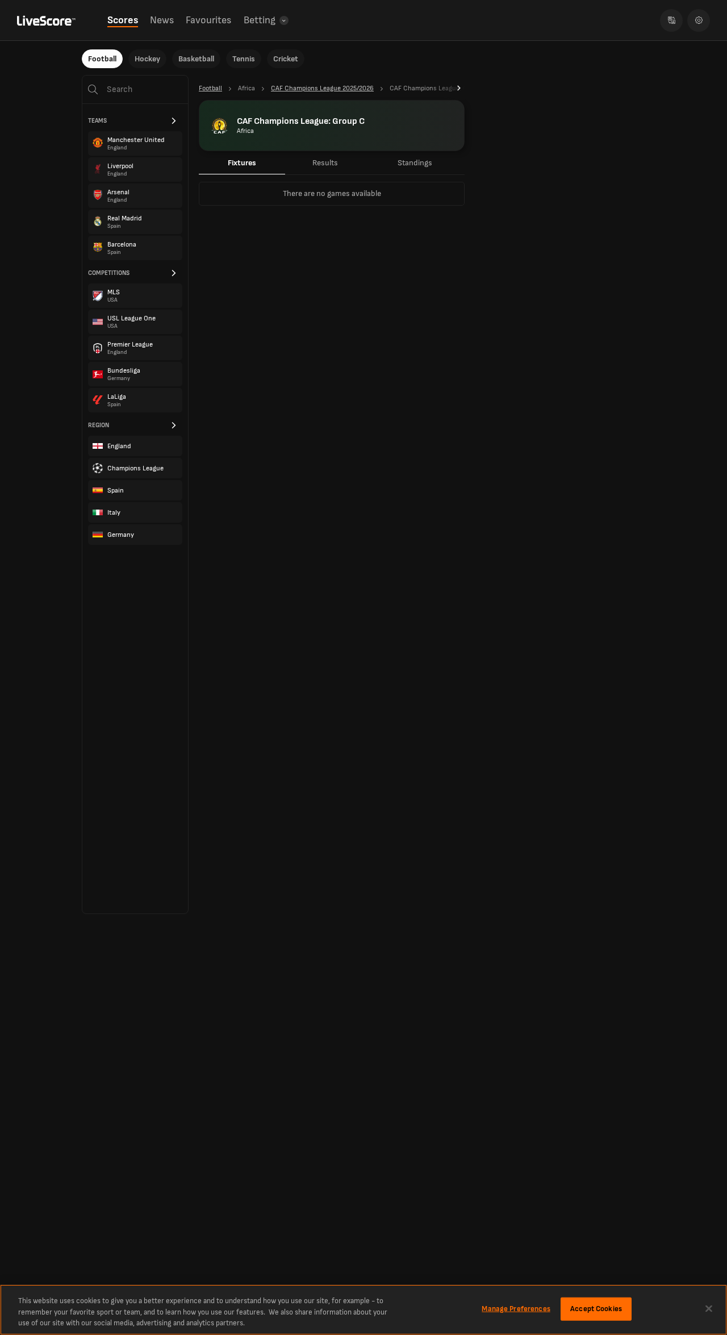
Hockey (147, 59)
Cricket (285, 59)
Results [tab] (325, 163)
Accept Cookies (596, 1308)
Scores (122, 20)
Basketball (196, 59)
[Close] (708, 1308)
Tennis (243, 59)
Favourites (208, 20)
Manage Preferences (516, 1308)
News (162, 20)
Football (102, 59)
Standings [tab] (415, 163)
